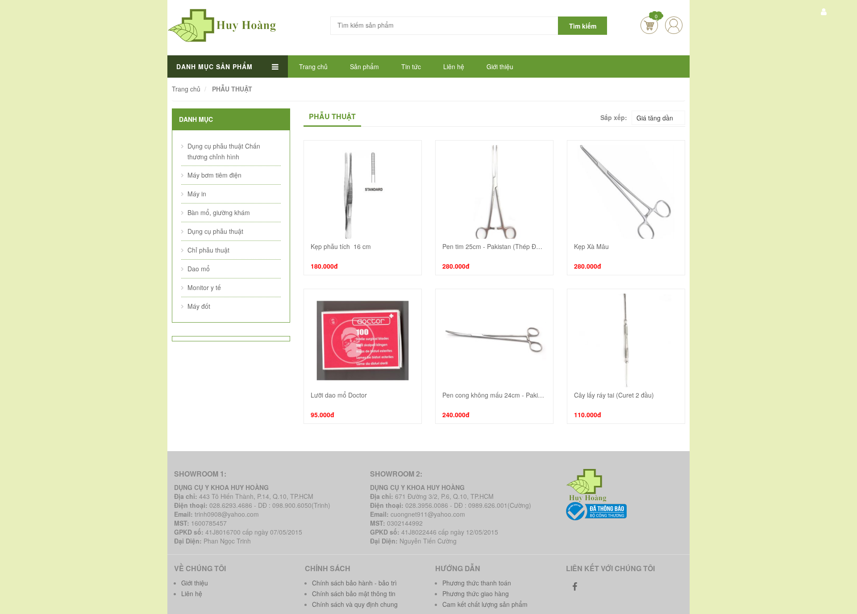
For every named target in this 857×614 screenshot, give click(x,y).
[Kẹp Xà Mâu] (626, 192)
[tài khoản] (823, 11)
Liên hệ (453, 66)
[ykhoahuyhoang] (587, 484)
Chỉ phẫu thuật (208, 249)
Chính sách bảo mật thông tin (353, 593)
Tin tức (411, 66)
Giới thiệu (500, 66)
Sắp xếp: (613, 117)
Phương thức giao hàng (475, 593)
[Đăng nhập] (673, 25)
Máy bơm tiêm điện (214, 174)
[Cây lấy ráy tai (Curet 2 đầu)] (626, 340)
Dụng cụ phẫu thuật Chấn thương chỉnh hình (223, 151)
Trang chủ (313, 66)
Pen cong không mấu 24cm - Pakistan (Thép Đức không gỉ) (494, 395)
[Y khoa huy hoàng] (222, 24)
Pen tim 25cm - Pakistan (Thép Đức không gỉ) (494, 246)
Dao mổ (198, 268)
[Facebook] (575, 586)
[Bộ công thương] (596, 510)
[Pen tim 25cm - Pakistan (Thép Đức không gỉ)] (494, 192)
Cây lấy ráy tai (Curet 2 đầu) (614, 395)
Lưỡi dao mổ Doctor (339, 395)
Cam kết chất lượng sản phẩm (485, 604)
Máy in (196, 193)
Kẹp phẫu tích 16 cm (341, 246)
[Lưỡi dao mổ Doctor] (362, 340)
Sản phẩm (364, 66)
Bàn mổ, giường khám (218, 212)
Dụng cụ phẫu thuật (215, 231)
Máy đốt (198, 306)
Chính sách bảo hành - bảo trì (354, 582)
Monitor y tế (204, 287)
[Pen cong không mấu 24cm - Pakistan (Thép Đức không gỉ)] (494, 340)
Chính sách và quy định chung (355, 604)
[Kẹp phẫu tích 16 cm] (362, 192)
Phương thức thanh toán (476, 582)
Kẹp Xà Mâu (591, 246)
